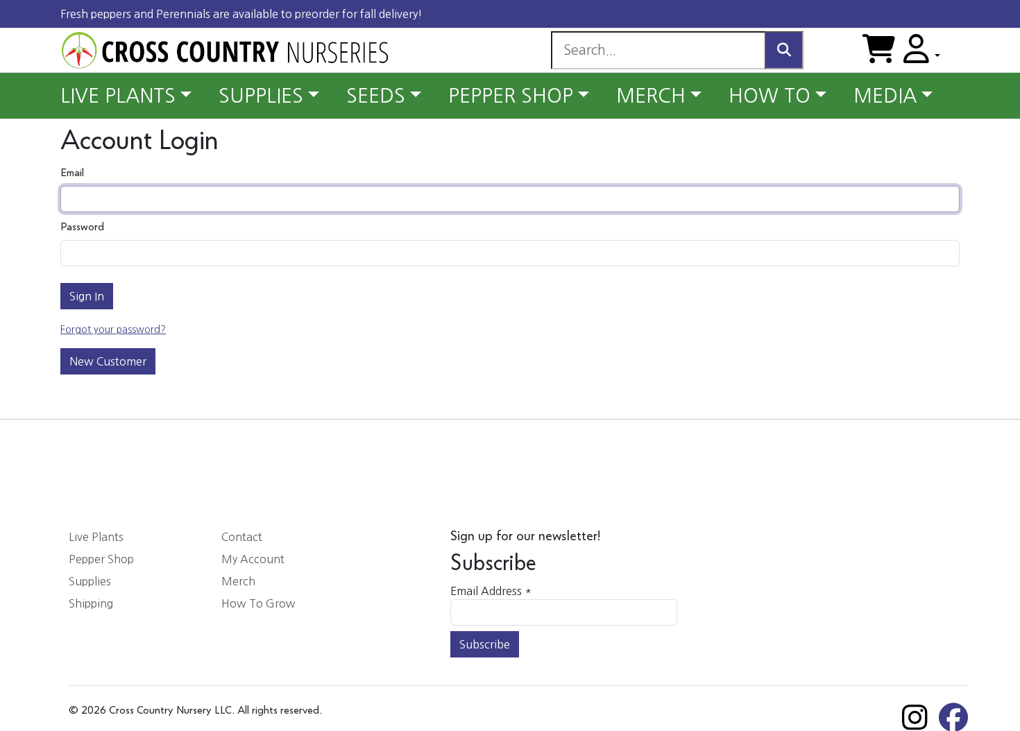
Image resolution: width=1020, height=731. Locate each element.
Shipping (91, 603)
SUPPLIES (261, 95)
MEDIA (885, 95)
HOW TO (769, 95)
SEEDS (375, 95)
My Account (252, 559)
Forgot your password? (113, 329)
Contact (241, 536)
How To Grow (258, 603)
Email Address (491, 590)
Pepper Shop (101, 559)
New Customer (107, 361)
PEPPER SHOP (510, 95)
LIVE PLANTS (118, 95)
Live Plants (96, 536)
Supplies (90, 581)
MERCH (651, 95)
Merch (238, 581)
